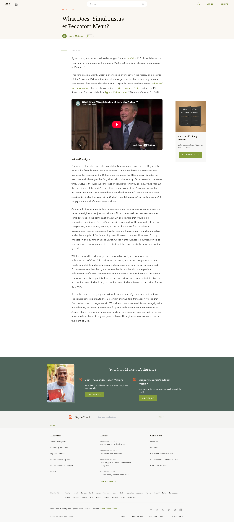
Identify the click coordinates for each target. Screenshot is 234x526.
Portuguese (173, 493)
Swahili (84, 497)
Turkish (106, 497)
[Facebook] (151, 509)
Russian (68, 497)
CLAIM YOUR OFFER (190, 155)
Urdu (123, 497)
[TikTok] (168, 509)
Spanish (76, 497)
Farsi (91, 493)
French (98, 493)
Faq (123, 516)
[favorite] (88, 36)
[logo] (16, 4)
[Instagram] (157, 509)
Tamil (91, 497)
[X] (163, 510)
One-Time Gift (148, 398)
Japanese (139, 493)
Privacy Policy (177, 516)
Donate (224, 4)
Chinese (84, 493)
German (106, 493)
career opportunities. (109, 508)
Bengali (75, 493)
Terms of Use (137, 516)
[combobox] (113, 4)
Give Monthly (94, 394)
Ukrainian (115, 497)
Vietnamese (131, 497)
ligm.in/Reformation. (116, 92)
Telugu (98, 497)
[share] (91, 36)
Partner (209, 4)
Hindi (121, 493)
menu (7, 4)
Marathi (157, 493)
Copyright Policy (156, 516)
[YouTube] (174, 509)
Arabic (67, 493)
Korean (148, 493)
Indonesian (130, 493)
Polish (164, 493)
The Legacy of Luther (129, 88)
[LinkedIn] (180, 509)
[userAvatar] (198, 4)
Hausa (114, 493)
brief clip (131, 58)
